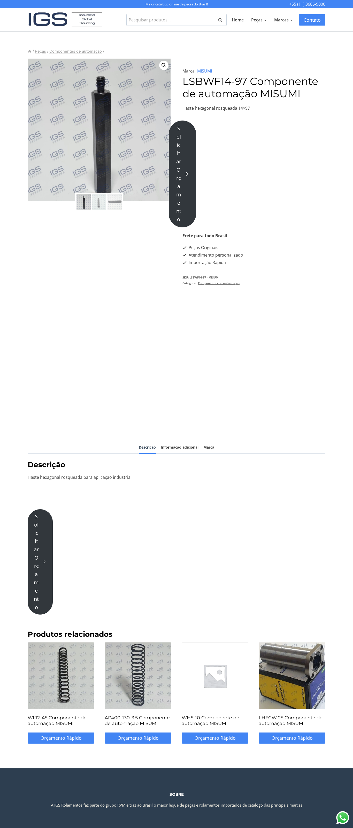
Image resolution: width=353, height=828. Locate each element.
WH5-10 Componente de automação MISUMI (210, 720)
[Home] (30, 51)
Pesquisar (222, 20)
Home (238, 20)
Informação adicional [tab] (179, 447)
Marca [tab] (208, 447)
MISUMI (204, 71)
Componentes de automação (219, 283)
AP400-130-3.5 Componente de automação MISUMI (137, 720)
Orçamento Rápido (61, 738)
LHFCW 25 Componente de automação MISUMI (291, 720)
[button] (163, 65)
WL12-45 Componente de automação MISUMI (57, 720)
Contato (312, 20)
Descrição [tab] (147, 447)
